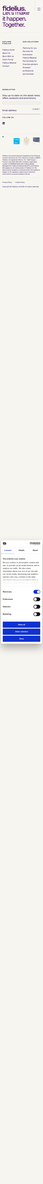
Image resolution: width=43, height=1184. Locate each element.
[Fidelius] (14, 8)
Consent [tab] (7, 550)
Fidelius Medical (9, 63)
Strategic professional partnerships (28, 70)
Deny (21, 639)
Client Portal (7, 60)
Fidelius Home (8, 50)
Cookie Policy (20, 182)
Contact (5, 66)
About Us (6, 53)
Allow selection (21, 632)
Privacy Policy (7, 182)
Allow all (21, 625)
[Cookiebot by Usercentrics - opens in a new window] (30, 543)
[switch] (36, 599)
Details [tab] (21, 550)
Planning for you (30, 48)
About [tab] (35, 550)
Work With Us (8, 56)
